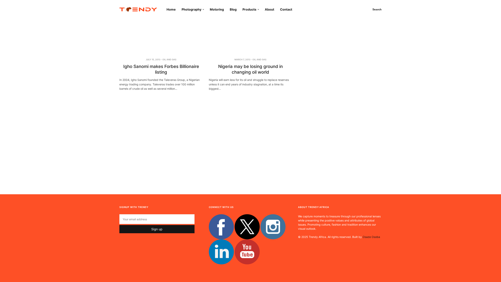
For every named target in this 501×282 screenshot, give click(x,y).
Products (249, 9)
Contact (286, 9)
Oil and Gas (169, 59)
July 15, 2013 (153, 59)
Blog (233, 9)
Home (171, 9)
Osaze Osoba (371, 237)
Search (377, 9)
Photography (191, 9)
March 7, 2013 (242, 59)
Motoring (217, 9)
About (269, 9)
